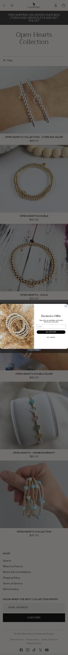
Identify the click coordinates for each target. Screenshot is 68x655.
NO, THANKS (51, 337)
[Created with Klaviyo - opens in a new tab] (34, 350)
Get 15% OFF (51, 332)
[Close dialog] (66, 306)
